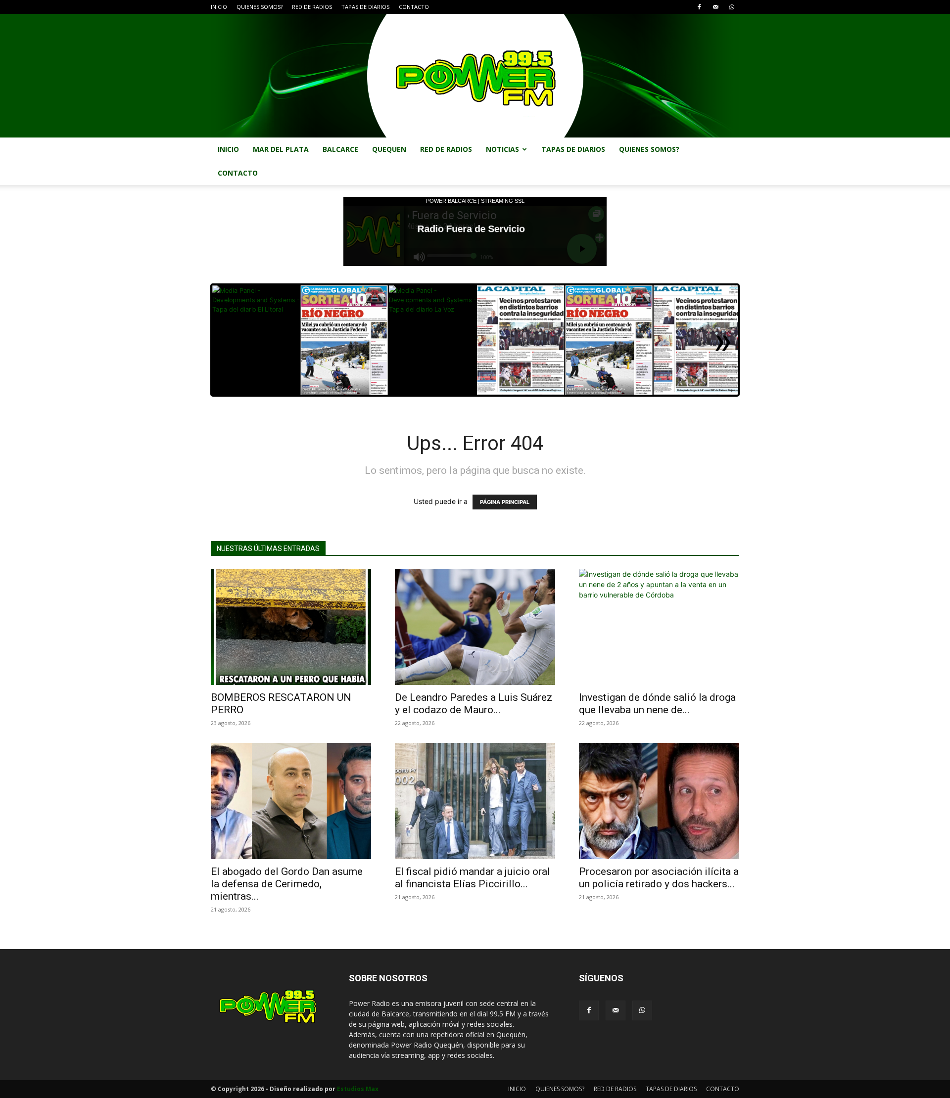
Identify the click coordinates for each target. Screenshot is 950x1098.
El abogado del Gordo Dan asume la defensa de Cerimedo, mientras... (287, 884)
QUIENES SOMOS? (260, 6)
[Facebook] (699, 7)
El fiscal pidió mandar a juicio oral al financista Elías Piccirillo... (472, 878)
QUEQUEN (389, 149)
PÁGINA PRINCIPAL (504, 502)
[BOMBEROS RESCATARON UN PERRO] (291, 627)
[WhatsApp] (731, 7)
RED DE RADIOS (312, 6)
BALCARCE (340, 149)
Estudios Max (358, 1089)
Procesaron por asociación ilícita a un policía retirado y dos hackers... (659, 878)
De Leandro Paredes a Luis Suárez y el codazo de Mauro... (473, 703)
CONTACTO (414, 6)
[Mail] (715, 7)
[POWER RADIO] (475, 75)
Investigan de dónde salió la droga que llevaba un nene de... (657, 703)
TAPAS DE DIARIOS (365, 6)
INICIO (219, 6)
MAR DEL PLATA (281, 149)
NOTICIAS (502, 149)
